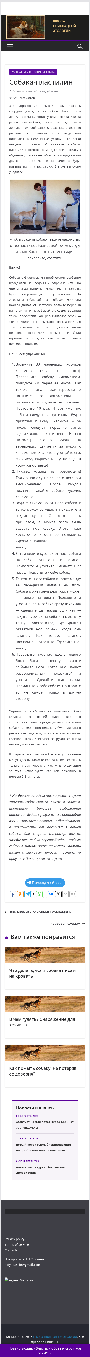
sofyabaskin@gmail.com (22, 1265)
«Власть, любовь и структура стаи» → (45, 1350)
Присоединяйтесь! (47, 883)
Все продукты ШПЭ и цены (25, 1259)
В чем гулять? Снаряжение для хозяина (42, 1022)
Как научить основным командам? (40, 912)
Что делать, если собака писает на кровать (43, 973)
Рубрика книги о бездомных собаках (33, 71)
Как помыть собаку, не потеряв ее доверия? (43, 1071)
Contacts (11, 1250)
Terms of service (17, 1244)
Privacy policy (14, 1239)
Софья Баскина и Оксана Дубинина (36, 91)
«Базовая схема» (65, 923)
